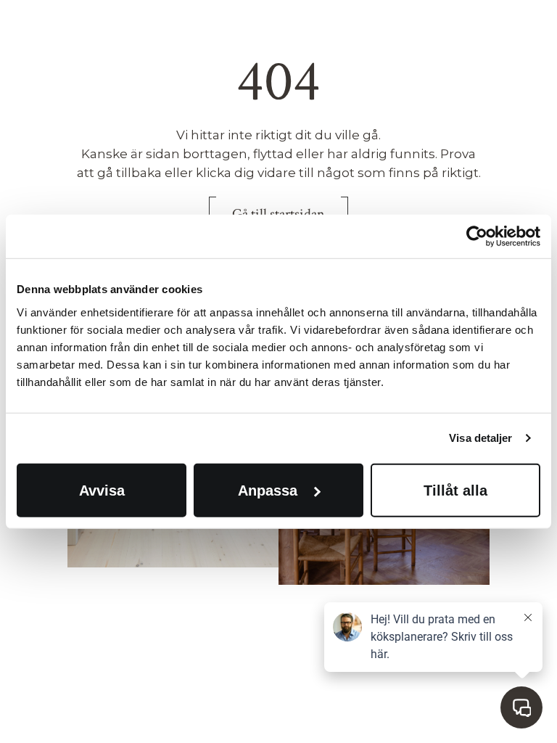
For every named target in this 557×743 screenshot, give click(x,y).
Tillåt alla (455, 490)
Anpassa (267, 490)
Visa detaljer (480, 438)
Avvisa (102, 490)
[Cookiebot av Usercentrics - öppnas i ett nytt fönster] (476, 236)
